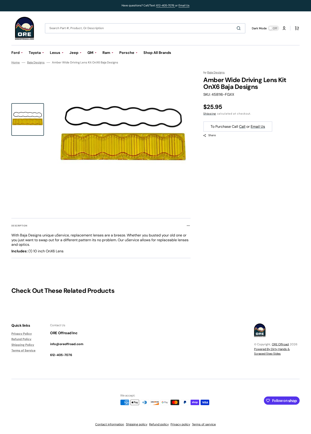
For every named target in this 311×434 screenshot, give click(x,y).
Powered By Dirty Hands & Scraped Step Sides (272, 351)
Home (15, 62)
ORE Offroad (280, 344)
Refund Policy (21, 339)
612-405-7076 (165, 5)
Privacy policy (180, 424)
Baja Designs (36, 62)
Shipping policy (136, 424)
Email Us (183, 5)
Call (242, 126)
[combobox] (145, 28)
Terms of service (204, 424)
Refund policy (159, 424)
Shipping (209, 113)
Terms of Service (23, 350)
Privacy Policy (21, 334)
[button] (284, 28)
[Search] (239, 28)
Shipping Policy (22, 345)
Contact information (109, 424)
